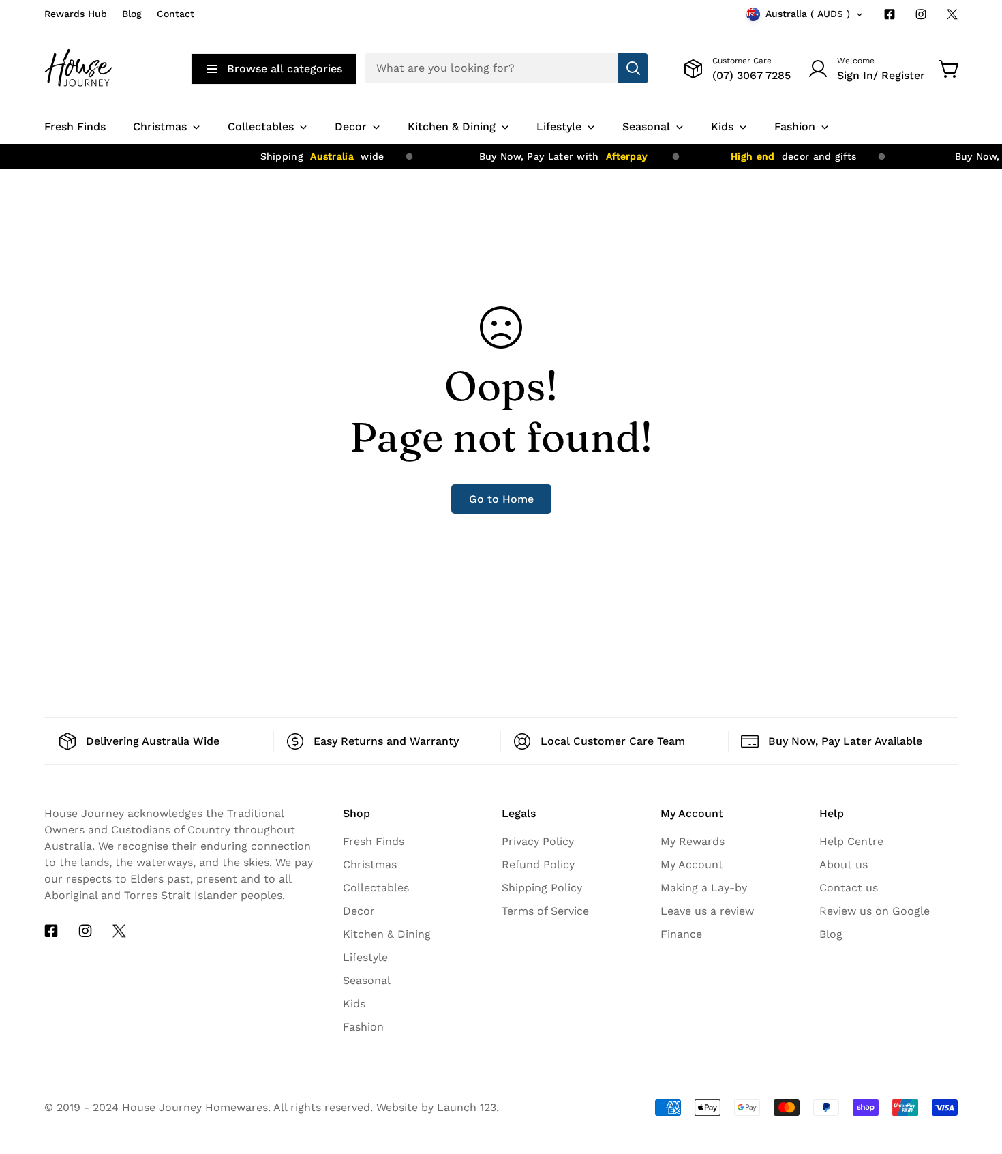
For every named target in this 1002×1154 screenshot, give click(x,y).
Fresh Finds (373, 841)
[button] (949, 69)
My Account (692, 864)
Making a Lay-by (704, 887)
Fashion (363, 1026)
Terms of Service (545, 910)
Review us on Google (874, 910)
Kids (354, 1003)
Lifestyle (365, 957)
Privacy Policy (538, 841)
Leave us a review (707, 910)
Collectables (376, 887)
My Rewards (693, 841)
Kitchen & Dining (387, 934)
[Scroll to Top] (975, 1029)
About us (843, 864)
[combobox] (506, 68)
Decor (359, 910)
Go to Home (501, 498)
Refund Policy (538, 864)
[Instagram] (920, 14)
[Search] (633, 68)
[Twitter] (952, 14)
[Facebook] (889, 14)
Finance (681, 934)
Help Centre (851, 841)
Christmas (370, 864)
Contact (175, 13)
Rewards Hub (75, 13)
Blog (132, 13)
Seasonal (367, 980)
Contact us (848, 887)
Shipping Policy (542, 887)
